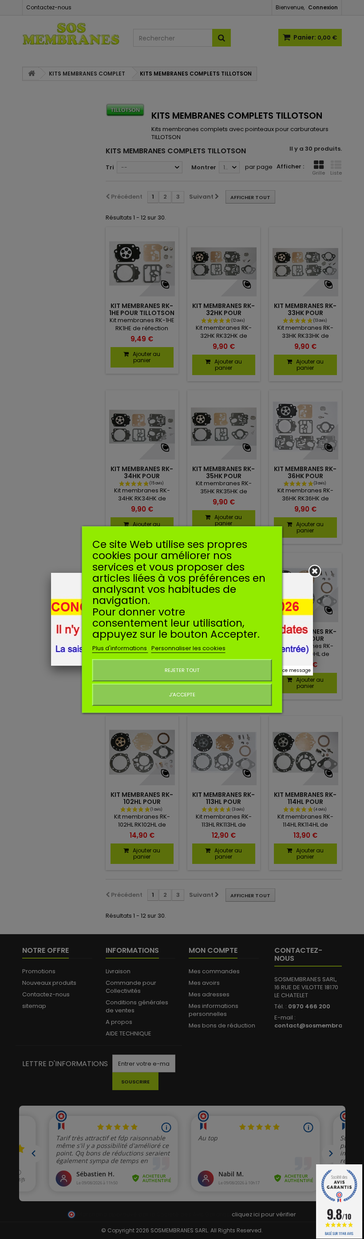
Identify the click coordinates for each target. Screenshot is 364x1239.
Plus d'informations (120, 648)
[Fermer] (315, 571)
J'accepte (182, 694)
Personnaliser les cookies (188, 648)
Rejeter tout (182, 670)
